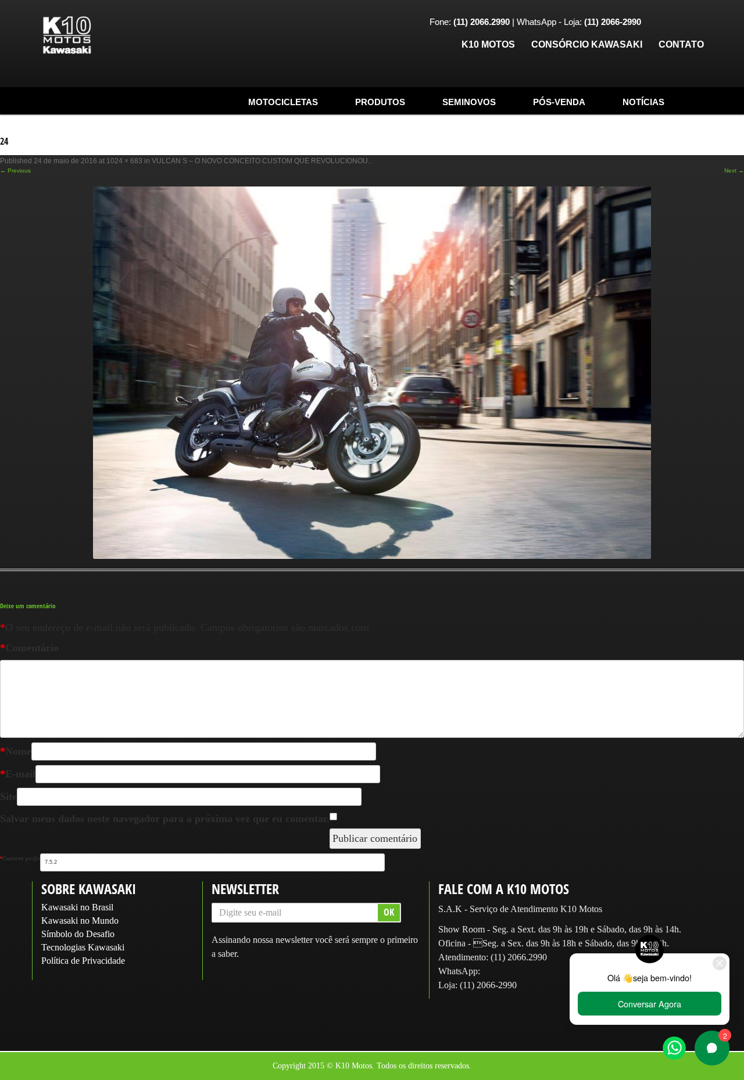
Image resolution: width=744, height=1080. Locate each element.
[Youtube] (694, 23)
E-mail (17, 774)
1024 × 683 (124, 161)
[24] (372, 372)
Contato (681, 44)
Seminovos (469, 102)
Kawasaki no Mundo (80, 920)
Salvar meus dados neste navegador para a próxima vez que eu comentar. (165, 818)
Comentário (29, 648)
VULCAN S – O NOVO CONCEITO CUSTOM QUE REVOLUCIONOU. (261, 161)
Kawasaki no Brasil (77, 907)
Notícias (643, 102)
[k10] (67, 36)
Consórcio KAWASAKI (586, 44)
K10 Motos (488, 44)
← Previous (15, 170)
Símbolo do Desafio (78, 934)
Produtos (380, 102)
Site (8, 796)
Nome (15, 751)
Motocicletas (283, 102)
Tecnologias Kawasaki (82, 947)
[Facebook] (658, 23)
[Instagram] (676, 23)
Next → (734, 170)
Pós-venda (559, 102)
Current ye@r (20, 858)
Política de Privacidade (83, 961)
